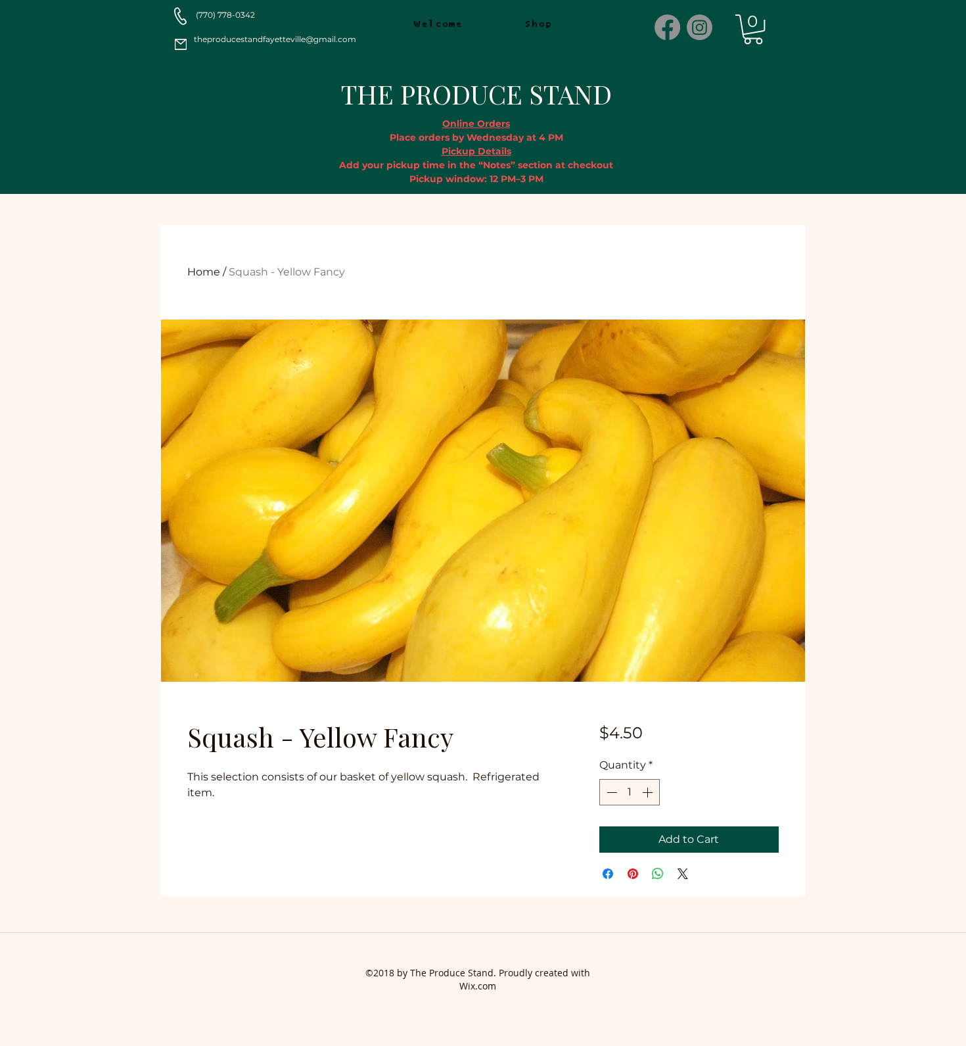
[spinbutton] (629, 792)
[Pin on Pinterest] (633, 874)
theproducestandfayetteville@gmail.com (275, 39)
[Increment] (648, 792)
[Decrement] (610, 792)
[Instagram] (699, 27)
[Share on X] (683, 874)
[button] (753, 29)
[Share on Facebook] (608, 874)
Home (203, 272)
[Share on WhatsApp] (658, 874)
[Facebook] (667, 27)
